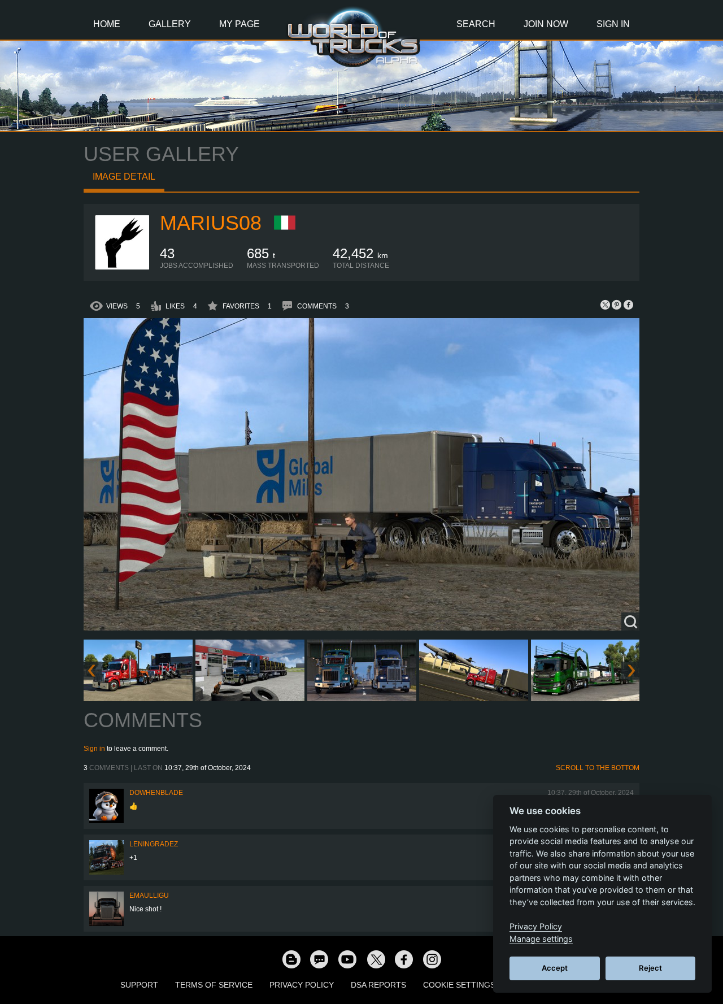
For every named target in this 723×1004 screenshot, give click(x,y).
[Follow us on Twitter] (375, 959)
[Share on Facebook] (628, 304)
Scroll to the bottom (597, 768)
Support (139, 984)
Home (106, 24)
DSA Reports (378, 984)
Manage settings (541, 939)
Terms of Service (213, 984)
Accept (555, 967)
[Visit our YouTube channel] (347, 959)
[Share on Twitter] (605, 304)
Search (475, 24)
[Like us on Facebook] (404, 959)
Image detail (124, 176)
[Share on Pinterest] (616, 304)
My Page (239, 24)
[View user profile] (122, 267)
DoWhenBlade (156, 793)
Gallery (170, 24)
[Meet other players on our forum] (319, 959)
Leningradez (153, 844)
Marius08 (211, 222)
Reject (650, 967)
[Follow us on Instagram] (432, 959)
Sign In (613, 24)
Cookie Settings (459, 984)
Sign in (94, 749)
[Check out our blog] (291, 959)
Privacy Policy (301, 984)
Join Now (546, 24)
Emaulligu (149, 895)
